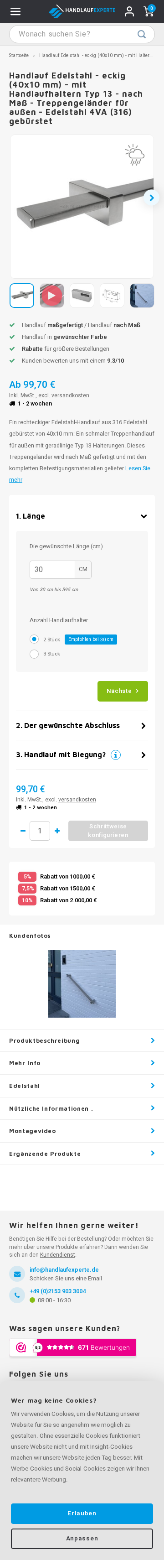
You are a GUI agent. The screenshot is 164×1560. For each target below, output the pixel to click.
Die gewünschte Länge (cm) (66, 546)
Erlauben (81, 1513)
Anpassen (82, 1538)
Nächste (119, 690)
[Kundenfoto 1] (82, 984)
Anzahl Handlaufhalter (59, 620)
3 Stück (51, 654)
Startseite (19, 55)
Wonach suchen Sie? (142, 34)
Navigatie (15, 11)
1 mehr (57, 831)
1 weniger (23, 831)
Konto (129, 11)
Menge (40, 831)
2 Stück (78, 640)
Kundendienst (57, 1255)
